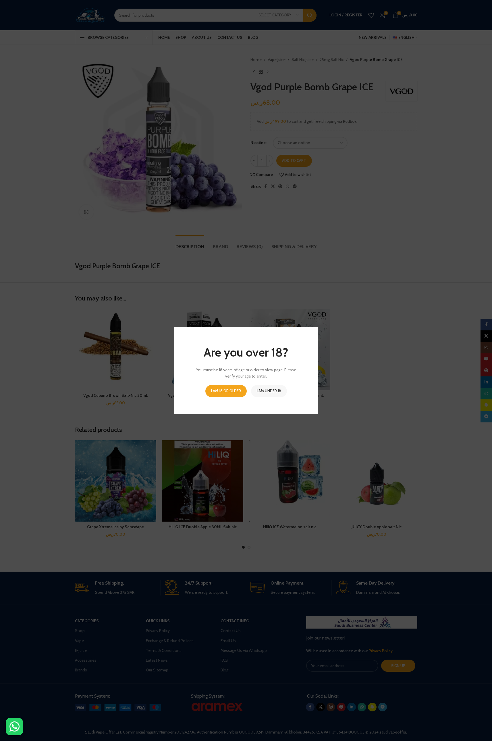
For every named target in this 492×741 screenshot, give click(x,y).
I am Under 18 (269, 390)
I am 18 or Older (226, 390)
